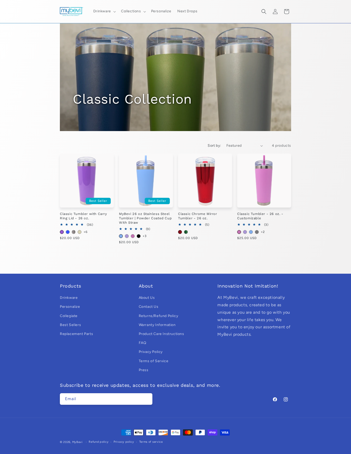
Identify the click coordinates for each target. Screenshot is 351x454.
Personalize (70, 306)
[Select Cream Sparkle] (79, 232)
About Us (147, 297)
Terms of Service (154, 361)
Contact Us (149, 306)
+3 (144, 236)
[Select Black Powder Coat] (139, 236)
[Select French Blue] (68, 232)
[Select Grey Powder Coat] (257, 232)
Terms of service (151, 441)
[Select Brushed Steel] (74, 232)
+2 (263, 232)
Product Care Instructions (161, 334)
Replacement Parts (76, 334)
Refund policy (98, 441)
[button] (104, 11)
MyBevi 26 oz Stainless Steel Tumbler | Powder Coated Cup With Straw (145, 218)
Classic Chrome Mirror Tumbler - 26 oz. (197, 216)
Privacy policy (124, 441)
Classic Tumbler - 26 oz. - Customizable (260, 216)
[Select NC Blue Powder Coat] (121, 236)
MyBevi (77, 442)
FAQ (142, 343)
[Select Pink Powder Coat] (133, 236)
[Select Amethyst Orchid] (62, 232)
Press (144, 370)
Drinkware (69, 297)
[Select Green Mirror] (186, 232)
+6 (85, 232)
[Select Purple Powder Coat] (127, 236)
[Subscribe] (146, 399)
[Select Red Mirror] (180, 232)
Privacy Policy (151, 352)
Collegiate (69, 316)
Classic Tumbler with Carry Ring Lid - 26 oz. (83, 216)
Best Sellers (70, 325)
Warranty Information (157, 325)
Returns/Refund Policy (158, 316)
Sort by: (214, 145)
